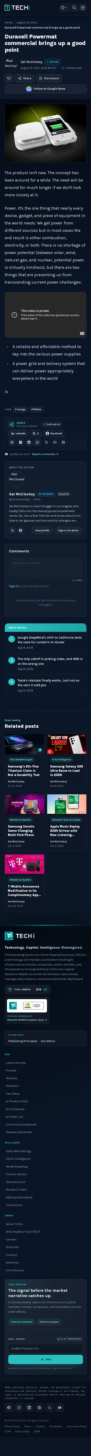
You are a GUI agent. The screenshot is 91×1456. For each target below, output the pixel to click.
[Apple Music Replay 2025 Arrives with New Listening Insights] (66, 804)
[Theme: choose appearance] (64, 7)
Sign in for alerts (68, 530)
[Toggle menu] (83, 7)
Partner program (49, 1321)
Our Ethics (48, 1041)
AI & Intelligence (61, 759)
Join (48, 1359)
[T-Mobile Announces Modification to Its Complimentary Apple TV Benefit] (24, 864)
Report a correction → (45, 454)
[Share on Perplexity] (20, 442)
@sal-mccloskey (19, 499)
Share (27, 78)
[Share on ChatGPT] (12, 442)
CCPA (8, 1431)
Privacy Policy (12, 1426)
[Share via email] (55, 442)
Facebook (56, 433)
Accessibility (22, 1431)
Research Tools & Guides (66, 819)
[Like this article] (9, 78)
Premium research (21, 1321)
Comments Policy (76, 1426)
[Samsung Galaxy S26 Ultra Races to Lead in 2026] (66, 744)
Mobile (36, 409)
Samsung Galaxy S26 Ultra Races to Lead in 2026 (66, 771)
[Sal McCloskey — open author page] (11, 64)
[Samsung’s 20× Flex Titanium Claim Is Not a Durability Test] (24, 744)
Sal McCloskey (31, 62)
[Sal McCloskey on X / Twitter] (12, 530)
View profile (42, 530)
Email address (16, 1339)
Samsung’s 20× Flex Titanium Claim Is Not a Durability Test (24, 771)
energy (20, 409)
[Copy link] (46, 442)
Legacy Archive (26, 22)
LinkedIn (21, 433)
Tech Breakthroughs (21, 759)
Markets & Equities (20, 819)
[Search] (74, 7)
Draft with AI (53, 424)
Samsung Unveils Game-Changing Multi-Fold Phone (21, 831)
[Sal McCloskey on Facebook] (20, 530)
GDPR (37, 1431)
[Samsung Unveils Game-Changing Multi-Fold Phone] (24, 804)
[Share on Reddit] (29, 442)
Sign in (14, 586)
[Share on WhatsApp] (37, 442)
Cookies (40, 1426)
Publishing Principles (22, 1041)
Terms (27, 1426)
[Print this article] (63, 442)
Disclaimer (56, 1426)
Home (8, 22)
